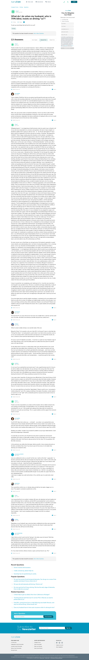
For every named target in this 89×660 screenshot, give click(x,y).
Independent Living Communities (17, 644)
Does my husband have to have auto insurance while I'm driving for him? (34, 607)
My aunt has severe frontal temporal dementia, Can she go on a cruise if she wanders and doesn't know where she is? (35, 580)
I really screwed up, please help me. (24, 571)
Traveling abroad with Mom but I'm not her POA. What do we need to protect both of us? (33, 598)
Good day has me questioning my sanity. (25, 574)
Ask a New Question (39, 33)
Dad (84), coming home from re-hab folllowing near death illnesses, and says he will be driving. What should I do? (34, 603)
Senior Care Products (38, 648)
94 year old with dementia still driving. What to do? (28, 584)
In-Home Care (65, 19)
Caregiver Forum (37, 642)
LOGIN (74, 1)
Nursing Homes (14, 650)
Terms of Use (42, 658)
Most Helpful (34, 40)
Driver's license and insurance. (22, 567)
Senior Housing (65, 21)
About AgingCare (59, 647)
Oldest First (52, 40)
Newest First (43, 40)
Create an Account (59, 645)
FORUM (49, 2)
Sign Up (68, 628)
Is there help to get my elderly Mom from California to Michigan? (32, 594)
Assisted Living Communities (16, 646)
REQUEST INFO (67, 48)
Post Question (48, 616)
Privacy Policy (65, 45)
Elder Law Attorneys (38, 646)
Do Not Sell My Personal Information (56, 658)
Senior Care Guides (38, 644)
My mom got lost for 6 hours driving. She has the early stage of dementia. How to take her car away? (34, 588)
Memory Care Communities (16, 648)
